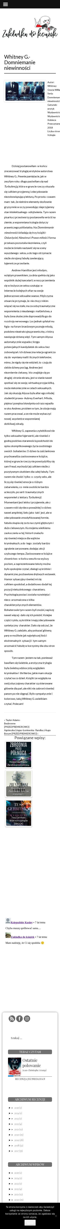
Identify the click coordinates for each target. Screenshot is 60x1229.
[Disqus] (30, 872)
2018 (50, 127)
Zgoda (30, 1223)
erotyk (51, 108)
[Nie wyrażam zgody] (56, 1216)
